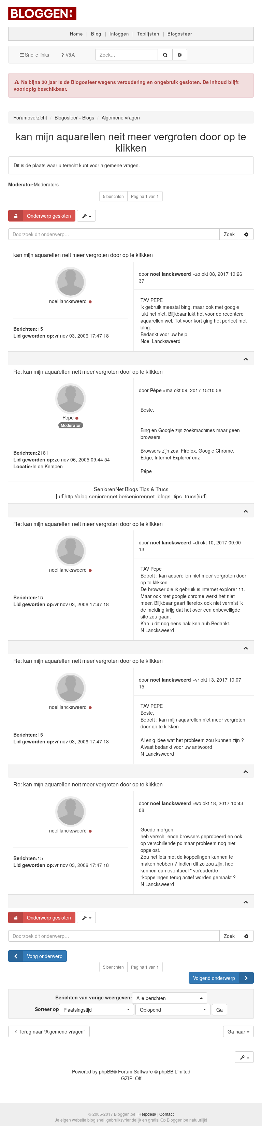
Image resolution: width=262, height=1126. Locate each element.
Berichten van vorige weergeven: (110, 997)
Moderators (46, 184)
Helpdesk (147, 1114)
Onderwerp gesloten (49, 215)
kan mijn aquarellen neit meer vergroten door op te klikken (131, 142)
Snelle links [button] (37, 54)
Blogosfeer (180, 33)
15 (40, 328)
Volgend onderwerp (214, 977)
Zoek (229, 234)
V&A (70, 54)
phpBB (106, 1071)
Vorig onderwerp (44, 956)
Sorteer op (63, 1009)
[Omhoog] (246, 358)
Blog (96, 33)
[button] (169, 998)
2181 (43, 452)
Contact (166, 1114)
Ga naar (237, 1031)
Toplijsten (148, 33)
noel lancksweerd (68, 301)
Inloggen (119, 33)
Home (76, 33)
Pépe (68, 417)
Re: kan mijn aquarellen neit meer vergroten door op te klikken (88, 371)
